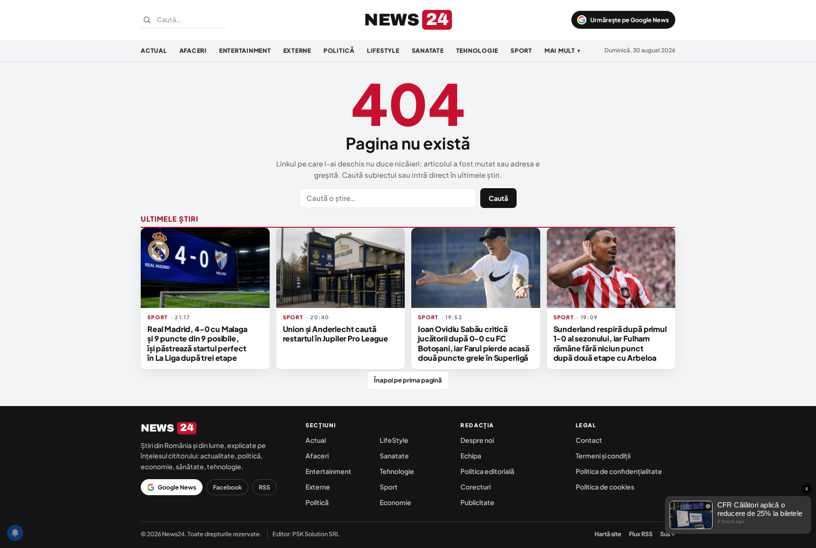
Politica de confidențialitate (619, 471)
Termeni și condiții (603, 455)
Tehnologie (477, 50)
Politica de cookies (605, 486)
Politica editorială (487, 471)
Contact (589, 440)
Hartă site (608, 534)
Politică (339, 50)
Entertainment (245, 50)
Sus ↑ (667, 534)
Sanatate (428, 50)
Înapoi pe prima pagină (408, 380)
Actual (154, 50)
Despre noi (477, 440)
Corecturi (475, 486)
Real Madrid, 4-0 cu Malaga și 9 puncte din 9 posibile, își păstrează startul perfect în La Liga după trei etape (197, 343)
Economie (395, 502)
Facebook (227, 487)
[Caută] (147, 20)
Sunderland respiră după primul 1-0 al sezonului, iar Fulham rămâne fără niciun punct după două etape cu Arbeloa (610, 343)
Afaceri (193, 50)
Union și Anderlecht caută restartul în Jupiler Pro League (335, 333)
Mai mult (562, 50)
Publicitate (477, 502)
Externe (297, 50)
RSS (264, 487)
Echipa (470, 455)
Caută (498, 198)
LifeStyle (383, 50)
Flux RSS (641, 534)
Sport (521, 50)
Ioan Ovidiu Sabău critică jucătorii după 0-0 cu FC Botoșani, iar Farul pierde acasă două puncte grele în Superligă (473, 343)
